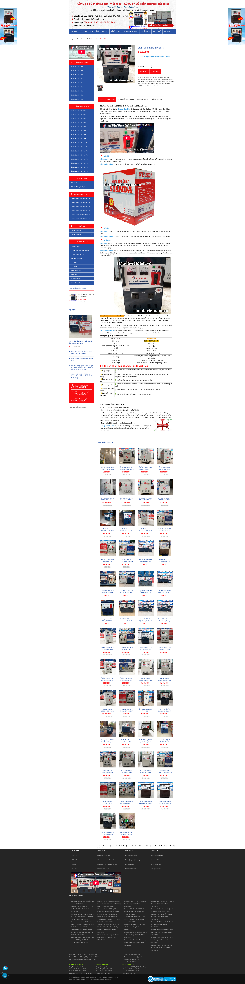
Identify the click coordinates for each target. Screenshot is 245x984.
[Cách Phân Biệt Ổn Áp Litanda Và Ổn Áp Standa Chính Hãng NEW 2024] (127, 608)
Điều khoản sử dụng (131, 855)
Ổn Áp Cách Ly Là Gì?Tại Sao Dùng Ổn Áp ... (145, 742)
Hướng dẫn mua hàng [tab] (126, 99)
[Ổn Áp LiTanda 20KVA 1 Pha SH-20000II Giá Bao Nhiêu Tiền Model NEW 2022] (146, 636)
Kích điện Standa (76, 278)
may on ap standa (150, 81)
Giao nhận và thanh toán (157, 860)
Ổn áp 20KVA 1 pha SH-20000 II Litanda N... (165, 803)
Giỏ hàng (74, 868)
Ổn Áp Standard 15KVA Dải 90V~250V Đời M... (145, 530)
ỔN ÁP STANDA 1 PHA (87, 31)
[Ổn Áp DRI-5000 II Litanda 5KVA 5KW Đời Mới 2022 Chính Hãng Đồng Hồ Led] (165, 759)
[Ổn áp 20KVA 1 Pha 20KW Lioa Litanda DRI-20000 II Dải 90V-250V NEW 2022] (146, 759)
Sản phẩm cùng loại (106, 443)
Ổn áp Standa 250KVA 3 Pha (79, 159)
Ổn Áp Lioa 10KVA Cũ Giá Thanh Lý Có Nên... (164, 561)
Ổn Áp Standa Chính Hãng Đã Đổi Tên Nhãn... (107, 621)
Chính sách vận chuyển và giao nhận (107, 860)
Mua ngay (143, 71)
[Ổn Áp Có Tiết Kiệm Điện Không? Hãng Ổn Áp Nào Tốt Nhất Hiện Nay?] (146, 608)
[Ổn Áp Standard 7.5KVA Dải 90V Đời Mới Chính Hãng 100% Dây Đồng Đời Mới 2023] (127, 548)
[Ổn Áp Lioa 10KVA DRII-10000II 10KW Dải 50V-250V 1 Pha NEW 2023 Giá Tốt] (165, 456)
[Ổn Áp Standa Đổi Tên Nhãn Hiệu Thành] (165, 579)
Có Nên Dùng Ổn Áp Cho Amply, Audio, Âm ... (126, 834)
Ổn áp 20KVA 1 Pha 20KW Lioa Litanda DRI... (146, 772)
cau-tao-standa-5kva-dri (150, 79)
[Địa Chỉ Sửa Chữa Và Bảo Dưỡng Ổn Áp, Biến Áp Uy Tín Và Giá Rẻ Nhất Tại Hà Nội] (165, 608)
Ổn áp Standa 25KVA (77, 91)
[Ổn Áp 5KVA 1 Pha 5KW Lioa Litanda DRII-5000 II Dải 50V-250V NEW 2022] (108, 759)
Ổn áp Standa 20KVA (77, 87)
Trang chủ (75, 855)
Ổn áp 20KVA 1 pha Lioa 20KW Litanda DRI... (127, 772)
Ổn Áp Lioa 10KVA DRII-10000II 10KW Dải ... (165, 469)
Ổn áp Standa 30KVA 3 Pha (79, 127)
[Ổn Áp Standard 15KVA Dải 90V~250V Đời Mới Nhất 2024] (146, 518)
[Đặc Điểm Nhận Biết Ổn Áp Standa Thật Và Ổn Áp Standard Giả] (146, 579)
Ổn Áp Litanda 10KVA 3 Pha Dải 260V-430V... (145, 711)
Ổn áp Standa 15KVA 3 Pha (79, 115)
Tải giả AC (74, 262)
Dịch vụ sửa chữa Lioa (78, 254)
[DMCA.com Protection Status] (170, 979)
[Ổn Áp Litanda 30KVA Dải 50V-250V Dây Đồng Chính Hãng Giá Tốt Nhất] (146, 667)
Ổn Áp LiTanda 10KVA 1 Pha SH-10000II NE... (164, 649)
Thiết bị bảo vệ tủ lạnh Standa (80, 250)
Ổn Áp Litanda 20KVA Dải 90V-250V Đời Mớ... (164, 680)
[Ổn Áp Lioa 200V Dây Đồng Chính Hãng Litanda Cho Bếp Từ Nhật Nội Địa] (127, 456)
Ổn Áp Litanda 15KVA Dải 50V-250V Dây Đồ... (107, 711)
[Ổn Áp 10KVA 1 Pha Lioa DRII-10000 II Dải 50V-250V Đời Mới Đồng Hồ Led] (108, 821)
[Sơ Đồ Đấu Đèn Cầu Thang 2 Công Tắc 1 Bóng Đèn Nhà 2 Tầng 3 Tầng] (108, 456)
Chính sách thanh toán (103, 855)
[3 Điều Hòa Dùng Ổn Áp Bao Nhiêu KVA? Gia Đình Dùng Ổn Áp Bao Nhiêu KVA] (108, 636)
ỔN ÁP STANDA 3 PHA (102, 31)
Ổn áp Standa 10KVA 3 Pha (79, 111)
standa (159, 83)
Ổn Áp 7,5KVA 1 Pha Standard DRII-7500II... (107, 561)
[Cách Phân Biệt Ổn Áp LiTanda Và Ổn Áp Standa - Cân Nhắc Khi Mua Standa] (127, 636)
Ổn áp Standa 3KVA (77, 67)
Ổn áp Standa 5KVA (77, 71)
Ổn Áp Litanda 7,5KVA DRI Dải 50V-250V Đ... (126, 711)
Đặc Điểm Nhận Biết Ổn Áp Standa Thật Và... (146, 592)
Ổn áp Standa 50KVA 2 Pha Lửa (80, 218)
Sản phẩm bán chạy (77, 288)
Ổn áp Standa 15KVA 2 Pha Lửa (80, 202)
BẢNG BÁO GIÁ (157, 31)
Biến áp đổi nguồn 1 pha (78, 187)
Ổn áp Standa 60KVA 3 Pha (79, 135)
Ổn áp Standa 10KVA (77, 79)
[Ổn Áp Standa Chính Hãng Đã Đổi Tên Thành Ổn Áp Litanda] (146, 548)
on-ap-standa (161, 81)
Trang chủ (74, 31)
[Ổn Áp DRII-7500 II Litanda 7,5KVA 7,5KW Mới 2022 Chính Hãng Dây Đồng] (108, 790)
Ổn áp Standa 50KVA (77, 99)
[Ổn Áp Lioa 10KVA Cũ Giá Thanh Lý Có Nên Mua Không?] (165, 548)
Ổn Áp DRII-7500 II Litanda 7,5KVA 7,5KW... (107, 803)
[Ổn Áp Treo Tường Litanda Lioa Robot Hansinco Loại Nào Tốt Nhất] (127, 729)
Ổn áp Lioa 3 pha (76, 234)
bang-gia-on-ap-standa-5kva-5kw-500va (154, 77)
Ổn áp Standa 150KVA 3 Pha (79, 151)
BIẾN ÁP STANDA (115, 31)
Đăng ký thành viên (156, 868)
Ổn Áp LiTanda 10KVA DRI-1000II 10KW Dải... (164, 500)
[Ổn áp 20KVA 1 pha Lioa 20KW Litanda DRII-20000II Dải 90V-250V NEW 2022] (127, 759)
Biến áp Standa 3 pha (77, 183)
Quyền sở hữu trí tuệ (131, 868)
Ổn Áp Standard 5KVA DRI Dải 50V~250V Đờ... (164, 530)
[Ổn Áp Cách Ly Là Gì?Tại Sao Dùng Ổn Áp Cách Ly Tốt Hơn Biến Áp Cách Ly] (146, 729)
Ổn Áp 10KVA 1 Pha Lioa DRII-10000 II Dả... (108, 834)
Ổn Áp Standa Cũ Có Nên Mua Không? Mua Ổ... (107, 742)
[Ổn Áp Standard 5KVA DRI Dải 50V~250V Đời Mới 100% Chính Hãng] (165, 518)
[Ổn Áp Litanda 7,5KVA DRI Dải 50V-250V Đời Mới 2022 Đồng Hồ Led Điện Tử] (127, 698)
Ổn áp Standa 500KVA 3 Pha (79, 171)
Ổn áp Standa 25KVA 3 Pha (79, 123)
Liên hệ (74, 864)
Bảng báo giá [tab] (157, 99)
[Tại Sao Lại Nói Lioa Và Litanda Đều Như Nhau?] (127, 579)
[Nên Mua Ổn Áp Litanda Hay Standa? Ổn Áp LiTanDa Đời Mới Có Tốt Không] (165, 698)
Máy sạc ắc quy (75, 282)
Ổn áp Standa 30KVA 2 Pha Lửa (80, 210)
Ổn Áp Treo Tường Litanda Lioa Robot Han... (126, 742)
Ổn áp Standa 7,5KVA (77, 75)
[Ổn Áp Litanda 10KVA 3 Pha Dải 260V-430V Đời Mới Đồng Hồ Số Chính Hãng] (146, 698)
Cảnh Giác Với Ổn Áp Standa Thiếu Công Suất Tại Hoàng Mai (81, 352)
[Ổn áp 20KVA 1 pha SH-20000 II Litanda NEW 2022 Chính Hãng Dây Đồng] (165, 790)
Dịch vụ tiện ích (129, 864)
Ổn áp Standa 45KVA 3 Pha (79, 131)
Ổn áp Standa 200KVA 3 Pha (79, 155)
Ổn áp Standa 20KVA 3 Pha (79, 119)
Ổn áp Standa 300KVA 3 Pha (79, 163)
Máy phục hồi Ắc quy (77, 258)
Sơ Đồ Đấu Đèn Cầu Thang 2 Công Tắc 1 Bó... (107, 469)
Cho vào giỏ (155, 71)
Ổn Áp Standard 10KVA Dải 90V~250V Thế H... (107, 530)
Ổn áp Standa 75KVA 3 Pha (79, 139)
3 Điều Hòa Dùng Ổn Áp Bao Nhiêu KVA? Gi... (107, 649)
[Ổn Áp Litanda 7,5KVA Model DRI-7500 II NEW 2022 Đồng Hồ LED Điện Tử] (127, 790)
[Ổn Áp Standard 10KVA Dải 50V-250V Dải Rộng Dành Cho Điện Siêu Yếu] (127, 518)
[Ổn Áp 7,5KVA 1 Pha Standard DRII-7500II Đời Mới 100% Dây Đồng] (108, 548)
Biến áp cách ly (75, 246)
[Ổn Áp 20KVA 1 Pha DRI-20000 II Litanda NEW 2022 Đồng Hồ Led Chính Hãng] (146, 790)
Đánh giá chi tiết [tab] (143, 99)
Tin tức (72, 310)
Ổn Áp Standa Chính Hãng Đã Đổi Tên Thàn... (145, 561)
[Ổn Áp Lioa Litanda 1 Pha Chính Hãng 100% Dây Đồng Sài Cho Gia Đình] (108, 579)
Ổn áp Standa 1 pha (83, 39)
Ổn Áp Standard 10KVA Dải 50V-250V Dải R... (126, 530)
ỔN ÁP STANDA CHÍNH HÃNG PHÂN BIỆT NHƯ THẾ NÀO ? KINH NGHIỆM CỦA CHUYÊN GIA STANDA (82, 367)
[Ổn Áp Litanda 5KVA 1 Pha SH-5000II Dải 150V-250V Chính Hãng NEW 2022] (127, 667)
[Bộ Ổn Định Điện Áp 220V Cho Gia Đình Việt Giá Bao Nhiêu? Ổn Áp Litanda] (165, 729)
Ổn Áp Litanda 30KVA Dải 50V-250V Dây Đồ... (145, 680)
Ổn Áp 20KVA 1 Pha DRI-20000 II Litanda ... (145, 803)
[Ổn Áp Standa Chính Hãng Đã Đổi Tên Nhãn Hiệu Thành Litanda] (108, 608)
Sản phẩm (75, 860)
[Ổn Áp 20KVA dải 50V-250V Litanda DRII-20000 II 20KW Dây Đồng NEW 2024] (127, 487)
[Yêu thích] (130, 49)
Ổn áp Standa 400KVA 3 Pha (79, 167)
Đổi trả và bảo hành (156, 864)
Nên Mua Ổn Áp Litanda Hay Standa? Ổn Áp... (164, 711)
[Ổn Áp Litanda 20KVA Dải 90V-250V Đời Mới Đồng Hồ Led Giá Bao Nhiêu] (165, 667)
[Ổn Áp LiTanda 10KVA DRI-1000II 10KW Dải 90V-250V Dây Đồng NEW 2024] (165, 487)
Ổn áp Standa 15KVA (77, 83)
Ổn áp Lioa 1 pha (76, 230)
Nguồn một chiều (76, 270)
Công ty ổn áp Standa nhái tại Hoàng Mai (82, 359)
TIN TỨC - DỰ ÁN (145, 31)
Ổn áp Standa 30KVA (77, 95)
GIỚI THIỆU (167, 31)
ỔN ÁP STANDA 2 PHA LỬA (131, 31)
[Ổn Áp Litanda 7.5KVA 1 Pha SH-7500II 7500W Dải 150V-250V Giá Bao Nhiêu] (108, 667)
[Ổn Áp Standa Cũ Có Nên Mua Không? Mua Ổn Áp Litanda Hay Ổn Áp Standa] (108, 729)
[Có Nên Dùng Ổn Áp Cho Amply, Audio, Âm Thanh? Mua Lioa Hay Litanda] (127, 821)
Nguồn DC (74, 274)
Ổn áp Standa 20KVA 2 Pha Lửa (80, 206)
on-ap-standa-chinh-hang (149, 83)
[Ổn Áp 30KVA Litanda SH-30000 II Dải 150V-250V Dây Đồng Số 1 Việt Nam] (108, 487)
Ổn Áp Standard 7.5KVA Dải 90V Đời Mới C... (127, 561)
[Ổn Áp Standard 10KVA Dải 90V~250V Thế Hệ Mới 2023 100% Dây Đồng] (108, 518)
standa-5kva (166, 83)
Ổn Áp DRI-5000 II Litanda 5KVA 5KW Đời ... (165, 772)
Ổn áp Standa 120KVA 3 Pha (79, 147)
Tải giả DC (74, 266)
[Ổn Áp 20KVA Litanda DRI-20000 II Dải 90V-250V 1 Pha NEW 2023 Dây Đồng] (146, 487)
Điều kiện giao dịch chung (132, 860)
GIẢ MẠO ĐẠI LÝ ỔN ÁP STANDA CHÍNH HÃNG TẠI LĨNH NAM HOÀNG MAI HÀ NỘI (82, 376)
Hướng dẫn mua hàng (157, 855)
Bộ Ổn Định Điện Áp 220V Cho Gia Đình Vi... (165, 742)
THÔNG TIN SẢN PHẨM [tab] (107, 99)
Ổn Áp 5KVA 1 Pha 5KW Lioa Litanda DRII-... (107, 772)
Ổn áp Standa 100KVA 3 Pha (79, 143)
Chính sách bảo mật (103, 868)
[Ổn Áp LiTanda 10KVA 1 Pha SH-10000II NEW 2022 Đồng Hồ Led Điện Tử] (165, 636)
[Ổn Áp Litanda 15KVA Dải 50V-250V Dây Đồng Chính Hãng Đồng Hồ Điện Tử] (108, 698)
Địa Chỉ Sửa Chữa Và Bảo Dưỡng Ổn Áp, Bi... (164, 621)
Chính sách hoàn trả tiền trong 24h (107, 864)
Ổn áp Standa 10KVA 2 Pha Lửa (80, 198)
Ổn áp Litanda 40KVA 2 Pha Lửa (81, 214)
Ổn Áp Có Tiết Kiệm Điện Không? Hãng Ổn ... (145, 621)
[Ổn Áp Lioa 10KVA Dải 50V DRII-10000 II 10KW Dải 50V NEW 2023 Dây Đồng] (146, 456)
